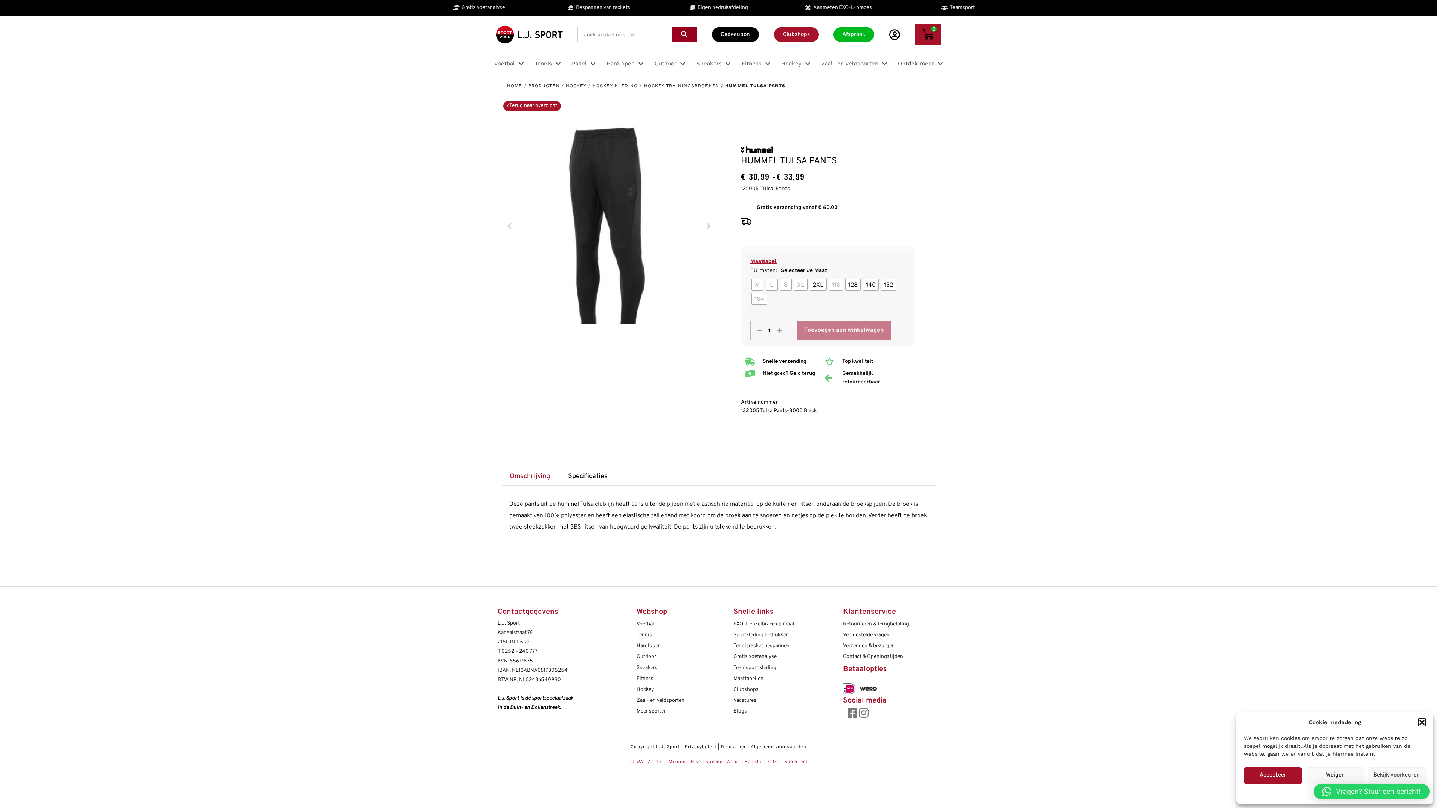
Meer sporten (652, 711)
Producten (544, 85)
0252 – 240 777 (519, 651)
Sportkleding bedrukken (761, 635)
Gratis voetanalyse (755, 657)
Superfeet (796, 762)
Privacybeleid (701, 747)
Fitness (645, 679)
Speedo (714, 762)
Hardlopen (649, 646)
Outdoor (646, 657)
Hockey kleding (615, 85)
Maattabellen (748, 679)
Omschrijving (530, 476)
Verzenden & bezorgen (869, 646)
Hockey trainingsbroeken (681, 85)
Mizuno (678, 762)
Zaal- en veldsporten (660, 700)
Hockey (576, 85)
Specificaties (588, 476)
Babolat (754, 762)
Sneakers (647, 668)
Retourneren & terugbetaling (876, 624)
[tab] (530, 477)
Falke (774, 762)
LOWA (637, 762)
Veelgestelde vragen (866, 635)
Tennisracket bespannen (761, 646)
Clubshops (746, 689)
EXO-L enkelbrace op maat (763, 624)
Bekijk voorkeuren (1396, 775)
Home (514, 85)
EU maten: (788, 270)
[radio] (757, 284)
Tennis (644, 635)
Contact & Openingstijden (873, 657)
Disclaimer (733, 747)
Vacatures (744, 700)
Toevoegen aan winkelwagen (844, 330)
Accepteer (1273, 775)
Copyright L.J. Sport (655, 747)
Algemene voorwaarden (778, 747)
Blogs (740, 711)
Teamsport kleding (755, 668)
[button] (1422, 722)
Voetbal (645, 624)
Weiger (1335, 775)
